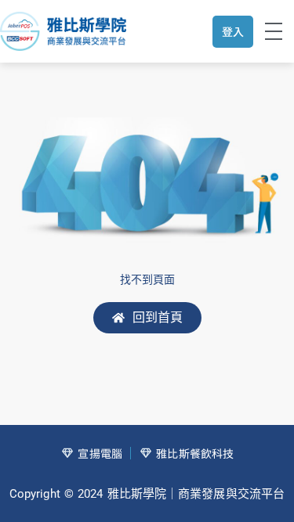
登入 (233, 31)
